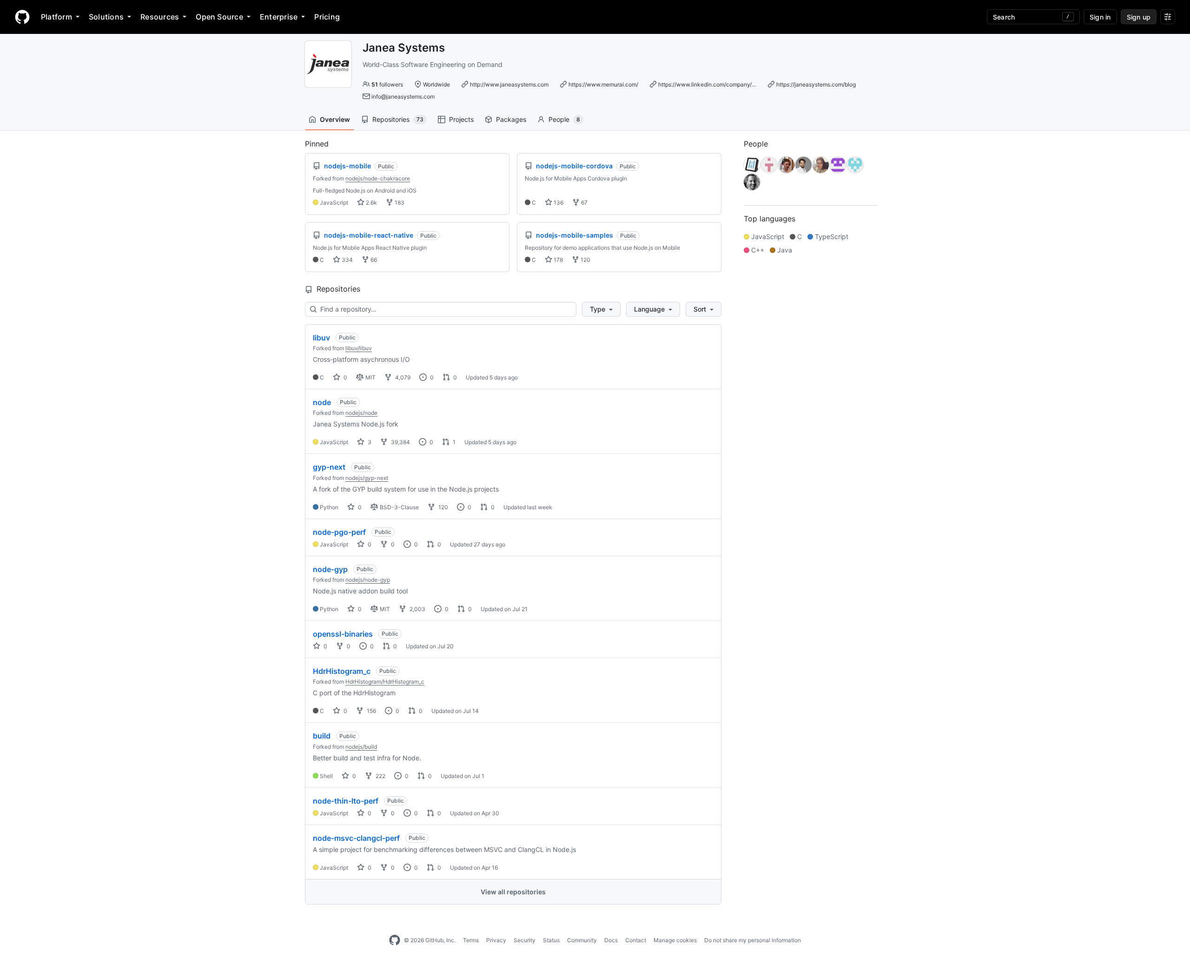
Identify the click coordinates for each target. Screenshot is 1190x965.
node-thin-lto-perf (345, 800)
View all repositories (513, 892)
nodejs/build (361, 746)
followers (387, 84)
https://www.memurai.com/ (603, 84)
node (322, 402)
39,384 (400, 442)
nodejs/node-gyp (367, 579)
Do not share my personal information (752, 940)
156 (370, 710)
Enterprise (279, 16)
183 (398, 202)
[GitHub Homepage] (394, 940)
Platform (56, 16)
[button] (601, 309)
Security (525, 940)
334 (346, 259)
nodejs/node (361, 412)
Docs (611, 940)
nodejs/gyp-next (366, 477)
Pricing (327, 16)
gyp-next (329, 467)
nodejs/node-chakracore (377, 178)
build (322, 735)
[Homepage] (22, 16)
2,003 (416, 609)
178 (557, 259)
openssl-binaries (343, 634)
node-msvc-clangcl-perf (356, 838)
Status (551, 940)
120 (584, 259)
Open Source (219, 16)
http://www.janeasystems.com (509, 84)
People (564, 119)
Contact (635, 940)
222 (379, 775)
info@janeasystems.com (403, 96)
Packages (511, 119)
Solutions (106, 16)
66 (373, 259)
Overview (335, 119)
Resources (159, 16)
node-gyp (330, 569)
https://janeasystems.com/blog (816, 84)
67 (584, 202)
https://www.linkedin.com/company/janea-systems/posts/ (733, 84)
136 (557, 202)
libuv (321, 337)
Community (582, 940)
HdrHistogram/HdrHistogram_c (384, 681)
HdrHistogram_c (341, 671)
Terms (471, 940)
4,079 (402, 377)
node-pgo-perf (339, 532)
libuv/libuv (358, 348)
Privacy (496, 940)
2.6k (370, 202)
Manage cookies (675, 940)
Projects (461, 119)
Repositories (397, 119)
